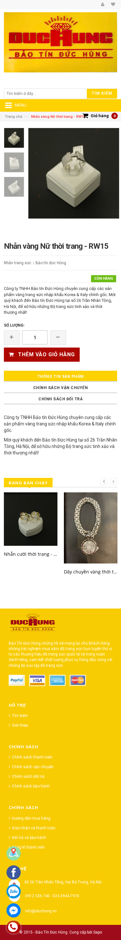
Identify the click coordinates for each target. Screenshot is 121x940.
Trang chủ (13, 117)
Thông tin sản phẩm (60, 376)
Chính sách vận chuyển (60, 388)
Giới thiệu (20, 725)
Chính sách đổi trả (60, 399)
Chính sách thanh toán (32, 757)
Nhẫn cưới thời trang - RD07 (30, 554)
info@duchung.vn (41, 911)
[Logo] (33, 624)
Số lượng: (14, 325)
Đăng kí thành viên (28, 847)
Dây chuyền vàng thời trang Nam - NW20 (90, 572)
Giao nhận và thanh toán (33, 828)
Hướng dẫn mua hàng (31, 818)
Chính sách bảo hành (31, 786)
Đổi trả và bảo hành (29, 837)
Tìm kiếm (20, 715)
